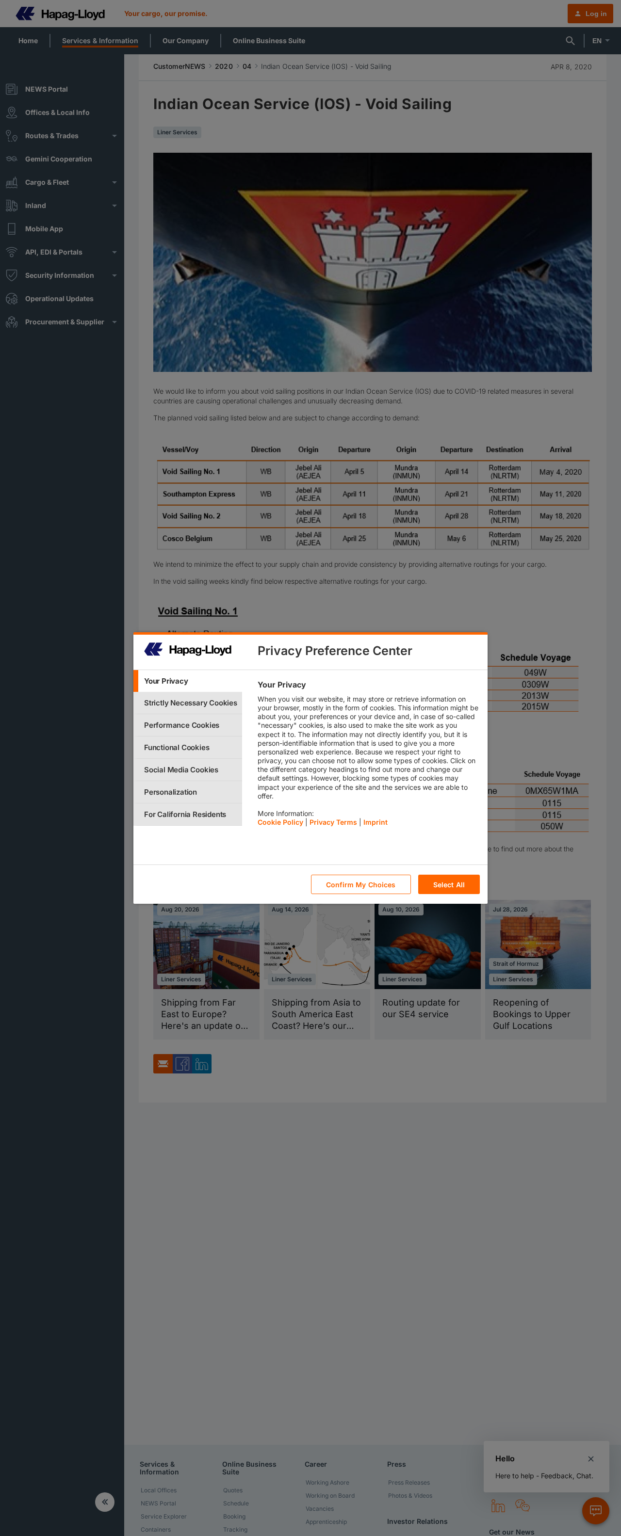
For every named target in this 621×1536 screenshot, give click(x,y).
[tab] (187, 681)
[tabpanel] (368, 756)
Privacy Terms (333, 822)
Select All (449, 884)
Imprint (375, 822)
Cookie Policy (280, 822)
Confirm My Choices (361, 884)
